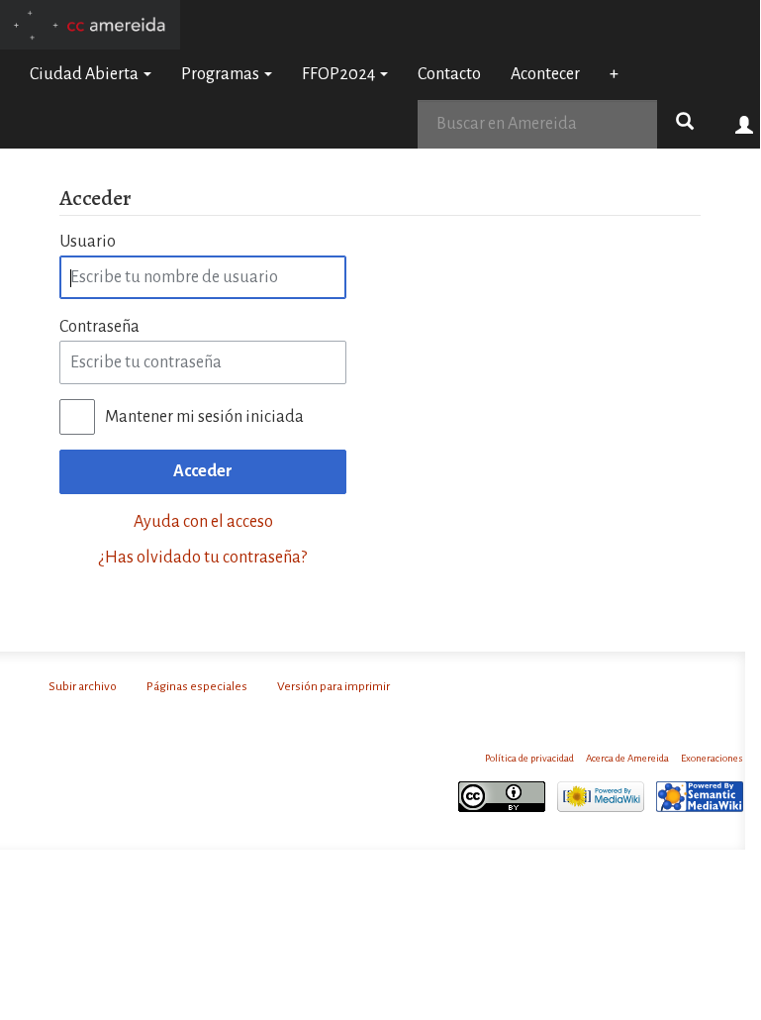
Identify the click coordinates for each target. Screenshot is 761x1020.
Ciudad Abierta (86, 74)
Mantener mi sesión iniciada (204, 417)
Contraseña (99, 327)
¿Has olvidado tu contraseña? (203, 557)
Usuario (87, 242)
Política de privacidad (529, 758)
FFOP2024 (340, 74)
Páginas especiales (196, 686)
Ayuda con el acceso (203, 522)
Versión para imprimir (333, 686)
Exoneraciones (712, 758)
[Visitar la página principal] (90, 24)
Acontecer (545, 74)
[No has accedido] (744, 124)
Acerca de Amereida (627, 758)
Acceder (203, 471)
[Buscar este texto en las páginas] (685, 124)
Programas (221, 74)
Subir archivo (82, 686)
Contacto (449, 74)
